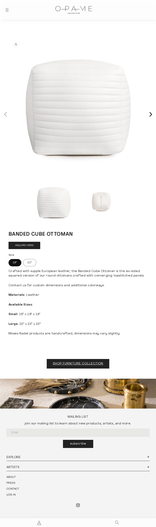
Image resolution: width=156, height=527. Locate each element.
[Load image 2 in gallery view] (100, 203)
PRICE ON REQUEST (24, 245)
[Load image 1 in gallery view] (53, 203)
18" (15, 262)
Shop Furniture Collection (78, 363)
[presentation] (78, 110)
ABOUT (11, 477)
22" (29, 262)
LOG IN (11, 494)
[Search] (117, 522)
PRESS (10, 483)
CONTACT (12, 489)
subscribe (78, 443)
